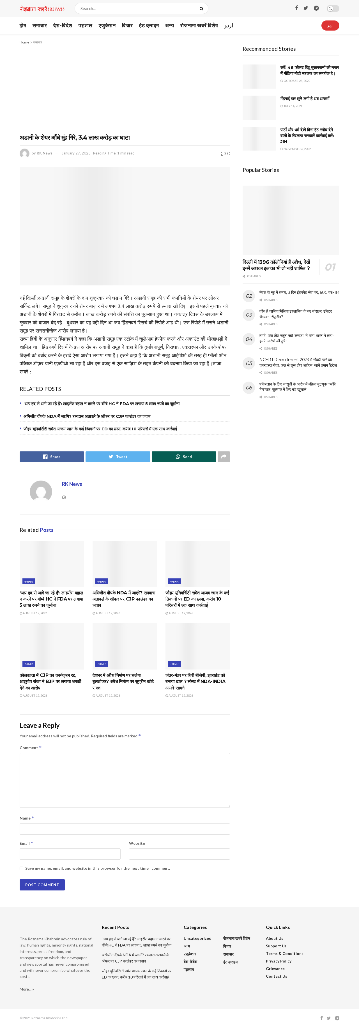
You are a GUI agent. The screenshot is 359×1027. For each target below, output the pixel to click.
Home (24, 42)
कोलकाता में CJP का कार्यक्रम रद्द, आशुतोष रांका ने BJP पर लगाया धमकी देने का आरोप (50, 682)
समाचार (40, 25)
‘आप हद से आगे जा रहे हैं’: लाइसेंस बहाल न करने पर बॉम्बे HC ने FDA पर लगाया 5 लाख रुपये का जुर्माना (102, 403)
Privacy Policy (278, 961)
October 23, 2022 (296, 80)
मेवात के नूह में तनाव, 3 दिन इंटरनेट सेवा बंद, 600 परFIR (299, 292)
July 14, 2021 (292, 106)
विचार (127, 25)
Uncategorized (197, 938)
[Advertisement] (125, 87)
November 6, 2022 (297, 149)
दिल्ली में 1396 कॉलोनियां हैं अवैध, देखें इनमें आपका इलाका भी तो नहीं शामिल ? (276, 265)
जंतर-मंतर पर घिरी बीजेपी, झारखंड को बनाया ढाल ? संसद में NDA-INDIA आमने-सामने (195, 682)
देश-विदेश (62, 25)
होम (23, 25)
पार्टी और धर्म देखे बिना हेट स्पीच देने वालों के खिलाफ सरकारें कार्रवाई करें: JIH (307, 135)
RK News (44, 153)
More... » (27, 989)
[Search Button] (202, 8)
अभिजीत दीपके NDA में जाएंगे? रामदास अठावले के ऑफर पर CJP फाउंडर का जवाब (87, 416)
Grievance (275, 968)
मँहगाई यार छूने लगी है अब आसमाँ (304, 98)
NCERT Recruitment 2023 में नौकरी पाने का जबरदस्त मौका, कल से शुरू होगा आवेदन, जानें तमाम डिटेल (298, 362)
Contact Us (276, 976)
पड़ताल (86, 25)
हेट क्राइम (149, 25)
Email (26, 843)
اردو (228, 25)
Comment (31, 747)
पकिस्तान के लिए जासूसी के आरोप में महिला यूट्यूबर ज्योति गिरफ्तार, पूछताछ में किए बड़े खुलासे (297, 387)
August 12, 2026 (107, 695)
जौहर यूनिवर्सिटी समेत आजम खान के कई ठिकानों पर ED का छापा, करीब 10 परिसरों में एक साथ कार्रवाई (100, 428)
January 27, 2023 (76, 153)
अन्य (169, 25)
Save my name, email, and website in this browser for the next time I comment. (97, 868)
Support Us (276, 945)
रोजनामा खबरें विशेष (199, 25)
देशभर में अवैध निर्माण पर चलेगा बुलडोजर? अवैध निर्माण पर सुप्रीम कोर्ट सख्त (123, 682)
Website (137, 843)
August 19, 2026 (34, 613)
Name (27, 818)
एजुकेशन (107, 25)
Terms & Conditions (284, 953)
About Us (274, 938)
